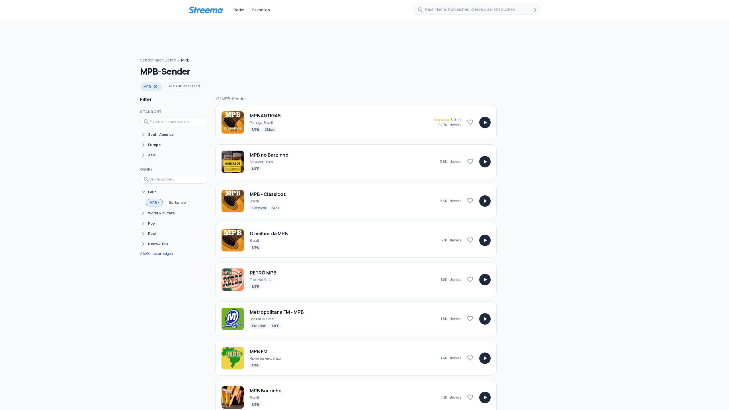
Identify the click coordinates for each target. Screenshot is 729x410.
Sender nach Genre (158, 60)
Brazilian (260, 325)
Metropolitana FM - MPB (277, 312)
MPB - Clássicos (268, 194)
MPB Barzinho (266, 391)
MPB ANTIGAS (265, 115)
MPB (151, 87)
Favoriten (261, 10)
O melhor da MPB (269, 233)
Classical (260, 207)
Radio (239, 10)
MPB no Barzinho (269, 155)
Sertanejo (177, 202)
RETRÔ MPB (263, 273)
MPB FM (258, 351)
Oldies (271, 129)
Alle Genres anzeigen (156, 253)
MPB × (154, 202)
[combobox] (477, 10)
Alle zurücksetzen (184, 85)
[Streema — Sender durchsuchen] (205, 10)
